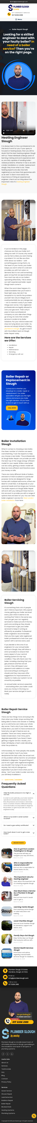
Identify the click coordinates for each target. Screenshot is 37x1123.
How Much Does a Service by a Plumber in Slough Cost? (24, 893)
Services (4, 1066)
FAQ (2, 1072)
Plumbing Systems (8, 1113)
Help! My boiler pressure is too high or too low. (17, 794)
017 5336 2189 (13, 984)
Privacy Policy (6, 1082)
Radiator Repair (7, 1100)
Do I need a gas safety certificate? (16, 825)
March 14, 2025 (18, 858)
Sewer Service (6, 1091)
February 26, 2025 (19, 959)
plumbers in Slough (11, 329)
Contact (4, 1079)
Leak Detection (7, 1097)
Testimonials (6, 1069)
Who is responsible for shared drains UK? (23, 864)
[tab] (18, 793)
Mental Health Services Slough (23, 949)
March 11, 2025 (18, 930)
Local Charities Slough (23, 921)
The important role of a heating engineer (23, 878)
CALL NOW (12, 408)
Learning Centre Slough (24, 907)
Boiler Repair (5, 1104)
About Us (4, 1063)
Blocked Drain (6, 1107)
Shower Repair (6, 1094)
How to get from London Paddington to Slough (24, 850)
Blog (3, 1075)
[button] (18, 19)
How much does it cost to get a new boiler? (17, 833)
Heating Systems (7, 1110)
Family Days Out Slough (24, 935)
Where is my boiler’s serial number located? (16, 817)
